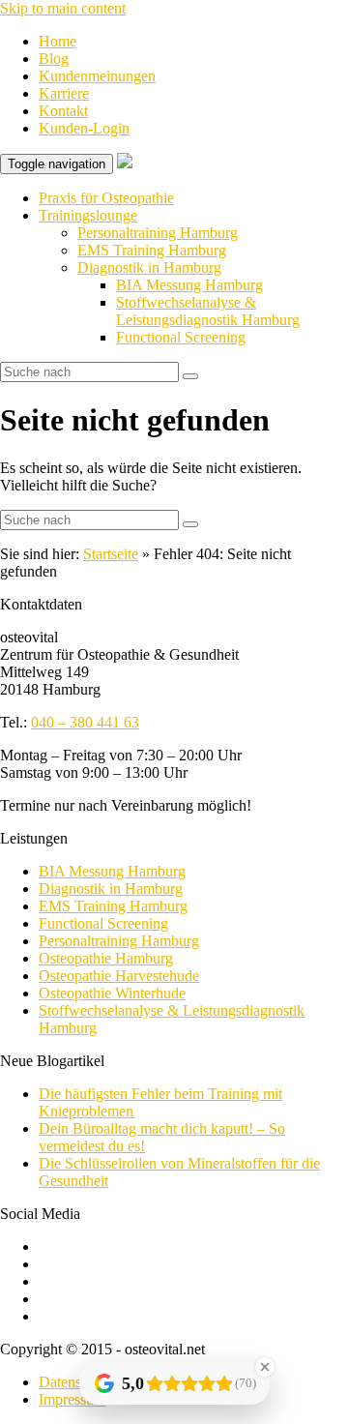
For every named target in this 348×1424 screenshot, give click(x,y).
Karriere (64, 93)
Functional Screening (181, 337)
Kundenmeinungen (97, 76)
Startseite (110, 554)
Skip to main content (63, 8)
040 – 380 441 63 (85, 722)
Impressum (72, 1399)
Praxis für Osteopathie (106, 198)
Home (57, 41)
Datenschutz (76, 1382)
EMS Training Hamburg (151, 250)
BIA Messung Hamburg (189, 285)
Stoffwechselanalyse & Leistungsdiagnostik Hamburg (208, 311)
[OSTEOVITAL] (124, 163)
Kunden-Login (84, 128)
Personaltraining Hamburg (157, 232)
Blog (54, 58)
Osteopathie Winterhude (112, 993)
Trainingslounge (88, 215)
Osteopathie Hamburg (106, 958)
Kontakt (63, 111)
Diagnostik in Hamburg (149, 267)
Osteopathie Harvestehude (119, 975)
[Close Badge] (265, 1367)
